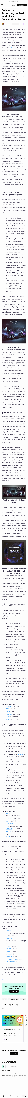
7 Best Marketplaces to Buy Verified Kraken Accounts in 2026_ (12, 1035)
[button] (14, 1)
